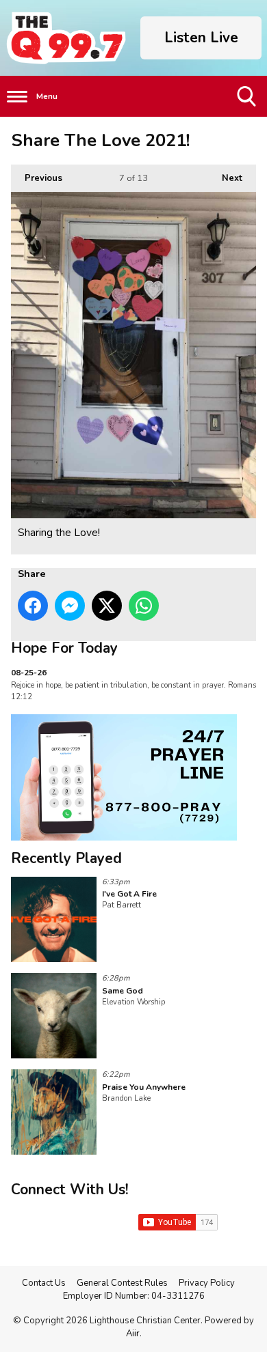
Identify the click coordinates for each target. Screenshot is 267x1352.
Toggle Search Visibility (247, 116)
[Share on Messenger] (70, 606)
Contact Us (44, 1283)
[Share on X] (107, 606)
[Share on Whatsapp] (144, 606)
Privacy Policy (207, 1283)
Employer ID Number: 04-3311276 (134, 1296)
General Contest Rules (122, 1283)
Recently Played (66, 858)
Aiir (133, 1333)
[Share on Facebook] (33, 606)
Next (225, 178)
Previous (36, 178)
